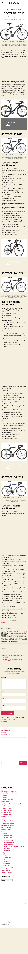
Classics (5, 833)
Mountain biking (6, 829)
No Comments (21, 19)
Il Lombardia (8, 835)
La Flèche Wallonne (10, 838)
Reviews (5, 797)
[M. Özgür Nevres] (4, 634)
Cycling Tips (5, 816)
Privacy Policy (5, 730)
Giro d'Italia (6, 850)
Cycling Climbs (6, 808)
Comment (4, 677)
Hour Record (7, 814)
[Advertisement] (14, 528)
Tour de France (7, 857)
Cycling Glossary (6, 810)
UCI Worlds (6, 863)
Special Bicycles (8, 799)
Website (3, 705)
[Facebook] (24, 632)
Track (5, 859)
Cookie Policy (5, 734)
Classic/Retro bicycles (10, 793)
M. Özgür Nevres (15, 17)
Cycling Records (6, 812)
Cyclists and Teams (7, 823)
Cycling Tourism (6, 819)
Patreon (16, 641)
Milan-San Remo (9, 842)
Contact (3, 732)
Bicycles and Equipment (14, 9)
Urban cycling (5, 870)
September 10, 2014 (10, 19)
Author (2, 628)
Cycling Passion (14, 3)
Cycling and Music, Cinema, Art (11, 804)
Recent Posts (8, 628)
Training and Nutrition (8, 868)
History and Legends (7, 825)
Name (3, 691)
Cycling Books (5, 806)
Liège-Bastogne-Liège (11, 840)
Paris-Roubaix (8, 844)
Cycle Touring (5, 801)
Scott (4, 648)
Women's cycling (6, 872)
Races (3, 832)
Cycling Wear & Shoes (8, 821)
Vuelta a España (8, 866)
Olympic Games (8, 853)
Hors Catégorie (6, 827)
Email (3, 698)
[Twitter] (26, 632)
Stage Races (7, 855)
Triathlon (6, 861)
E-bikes (5, 795)
